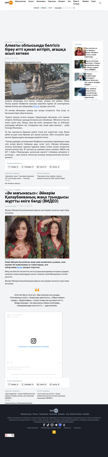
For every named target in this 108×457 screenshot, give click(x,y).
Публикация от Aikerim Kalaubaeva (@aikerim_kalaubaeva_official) (33, 374)
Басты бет (8, 42)
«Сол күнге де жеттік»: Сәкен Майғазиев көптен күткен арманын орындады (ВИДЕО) (51, 396)
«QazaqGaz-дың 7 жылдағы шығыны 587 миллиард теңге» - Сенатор (19, 177)
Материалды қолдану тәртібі (51, 428)
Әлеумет (61, 414)
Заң (67, 414)
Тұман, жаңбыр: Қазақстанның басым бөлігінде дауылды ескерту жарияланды (90, 93)
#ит (6, 183)
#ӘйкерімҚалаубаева (24, 403)
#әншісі (7, 403)
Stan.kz (36, 106)
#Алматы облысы (14, 183)
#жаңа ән (13, 403)
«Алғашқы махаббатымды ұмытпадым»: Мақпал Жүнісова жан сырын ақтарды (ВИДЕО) (92, 79)
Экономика (43, 414)
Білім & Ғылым (76, 414)
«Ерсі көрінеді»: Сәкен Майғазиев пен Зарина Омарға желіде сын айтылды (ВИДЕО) (20, 396)
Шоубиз (18, 190)
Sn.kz (20, 267)
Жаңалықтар (19, 42)
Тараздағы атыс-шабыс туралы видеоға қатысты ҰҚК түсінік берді (51, 177)
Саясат (35, 414)
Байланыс (67, 428)
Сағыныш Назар (10, 206)
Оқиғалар (53, 414)
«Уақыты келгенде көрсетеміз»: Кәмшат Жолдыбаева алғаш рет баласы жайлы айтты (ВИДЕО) (92, 65)
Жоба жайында (32, 428)
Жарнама (77, 428)
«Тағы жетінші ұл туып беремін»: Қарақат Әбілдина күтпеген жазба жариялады (91, 52)
